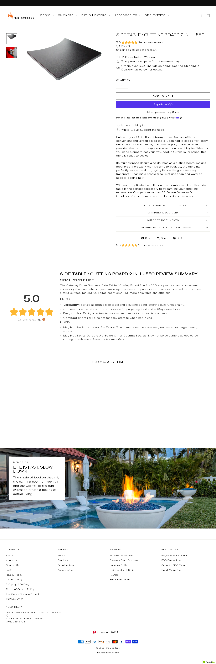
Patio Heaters (95, 15)
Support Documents (163, 220)
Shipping (121, 49)
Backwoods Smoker (121, 555)
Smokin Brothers (120, 579)
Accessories (126, 15)
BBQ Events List (171, 560)
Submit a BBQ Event (173, 565)
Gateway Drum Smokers (124, 560)
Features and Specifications (163, 205)
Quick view (30, 416)
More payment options (163, 112)
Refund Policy (14, 579)
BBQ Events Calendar (174, 555)
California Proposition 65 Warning (163, 227)
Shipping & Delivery (163, 212)
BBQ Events (156, 15)
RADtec (114, 574)
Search (10, 555)
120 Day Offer (14, 598)
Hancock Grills (118, 565)
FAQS (9, 570)
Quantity (123, 80)
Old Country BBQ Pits (122, 570)
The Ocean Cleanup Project (22, 594)
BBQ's (46, 15)
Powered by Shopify (108, 653)
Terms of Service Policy (20, 589)
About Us (11, 560)
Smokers (66, 15)
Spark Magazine (171, 570)
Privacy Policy (14, 574)
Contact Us (12, 565)
